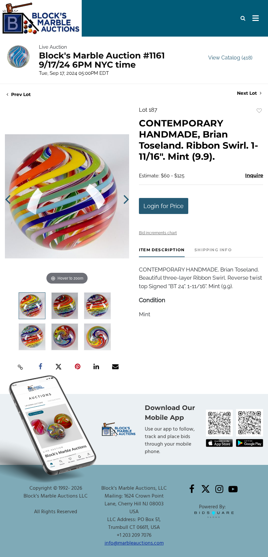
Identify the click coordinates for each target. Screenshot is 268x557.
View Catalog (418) (230, 58)
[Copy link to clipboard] (21, 367)
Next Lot (247, 93)
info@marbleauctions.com (134, 543)
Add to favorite (259, 110)
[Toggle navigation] (255, 18)
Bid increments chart (158, 233)
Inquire (254, 175)
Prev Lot (20, 94)
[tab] (162, 252)
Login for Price (163, 206)
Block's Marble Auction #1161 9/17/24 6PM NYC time (102, 60)
